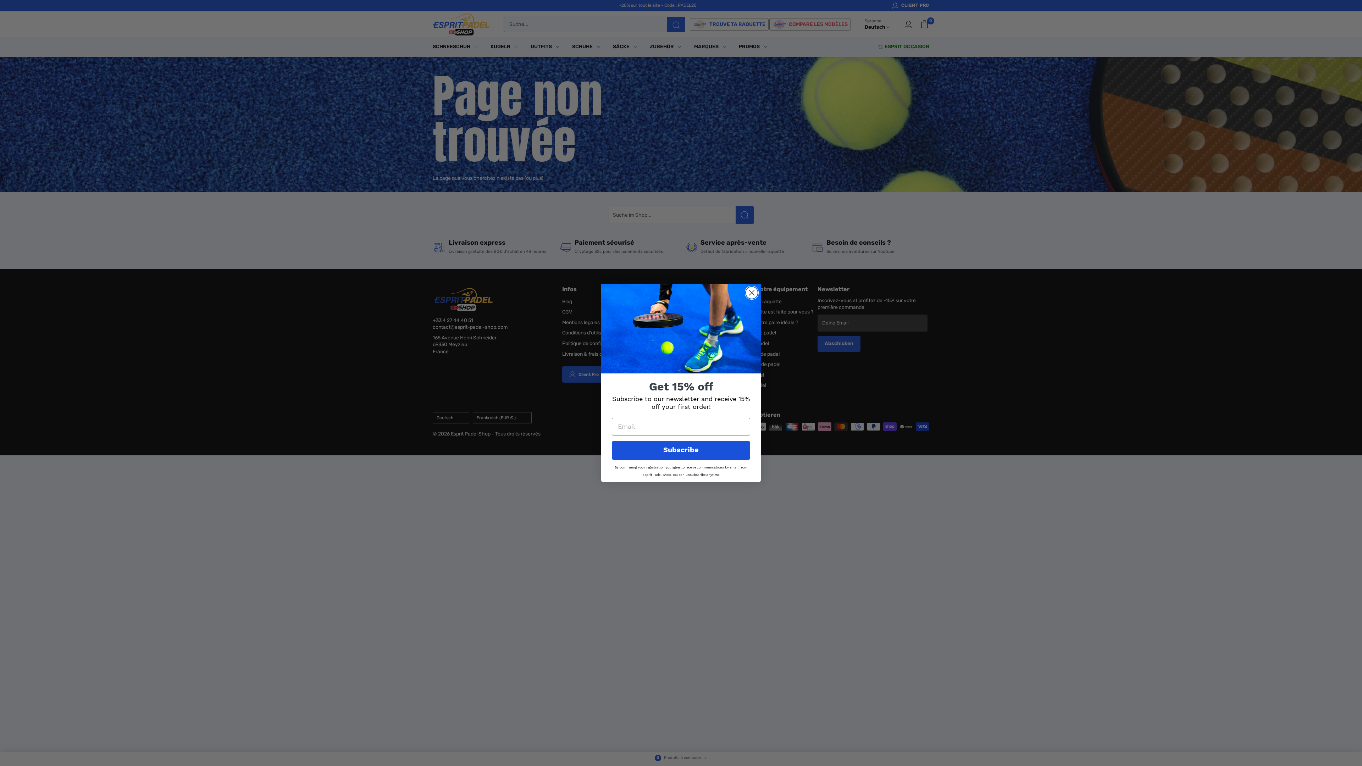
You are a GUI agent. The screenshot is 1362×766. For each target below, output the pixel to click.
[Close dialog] (752, 293)
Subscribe (681, 450)
